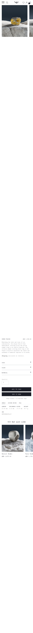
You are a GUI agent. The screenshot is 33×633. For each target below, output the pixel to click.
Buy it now (16, 394)
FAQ (20, 403)
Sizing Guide (12, 403)
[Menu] (3, 2)
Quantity (4, 379)
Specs (3, 403)
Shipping (4, 356)
